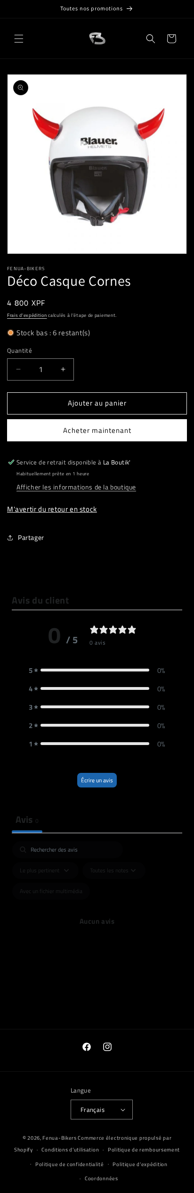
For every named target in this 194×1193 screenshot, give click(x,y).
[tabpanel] (97, 932)
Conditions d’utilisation (70, 1149)
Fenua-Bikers (59, 1138)
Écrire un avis (97, 780)
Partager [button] (31, 537)
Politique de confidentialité (69, 1164)
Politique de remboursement (144, 1149)
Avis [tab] (27, 819)
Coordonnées (101, 1178)
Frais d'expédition (27, 315)
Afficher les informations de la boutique (76, 487)
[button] (18, 38)
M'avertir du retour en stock (52, 509)
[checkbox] (51, 891)
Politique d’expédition (140, 1164)
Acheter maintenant (97, 430)
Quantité (19, 350)
